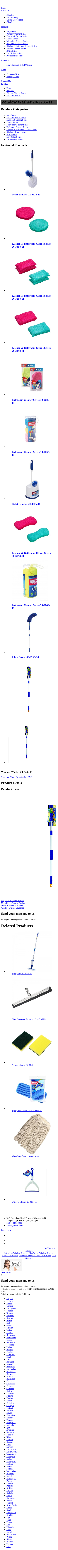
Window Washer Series (16, 34)
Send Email (6, 1272)
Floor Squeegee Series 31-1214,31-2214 (29, 1019)
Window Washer (13, 95)
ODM (9, 22)
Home (3, 8)
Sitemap (29, 1250)
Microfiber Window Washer (13, 903)
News (3, 69)
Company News (13, 74)
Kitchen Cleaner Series (16, 48)
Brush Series (11, 51)
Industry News (12, 76)
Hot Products (49, 1248)
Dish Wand (33, 1253)
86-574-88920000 (14, 1223)
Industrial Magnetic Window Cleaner (35, 1255)
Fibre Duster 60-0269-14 (25, 657)
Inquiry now (6, 1230)
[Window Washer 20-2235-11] (29, 716)
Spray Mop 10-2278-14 (22, 973)
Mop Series (11, 31)
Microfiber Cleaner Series (17, 41)
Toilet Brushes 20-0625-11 (26, 504)
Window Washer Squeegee (12, 908)
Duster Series (12, 39)
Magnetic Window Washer (12, 900)
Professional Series (14, 56)
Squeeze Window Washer (12, 905)
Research (5, 60)
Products (4, 27)
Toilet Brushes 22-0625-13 (26, 194)
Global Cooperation (14, 20)
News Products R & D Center (19, 65)
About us (5, 10)
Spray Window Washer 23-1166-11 (27, 1110)
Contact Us (6, 81)
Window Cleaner (46, 1253)
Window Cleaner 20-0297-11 (24, 1202)
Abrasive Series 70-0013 (22, 1065)
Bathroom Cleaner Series (17, 43)
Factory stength (13, 17)
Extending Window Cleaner (16, 1253)
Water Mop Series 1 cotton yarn (25, 1156)
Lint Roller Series (13, 53)
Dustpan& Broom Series (16, 36)
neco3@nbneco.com (15, 1225)
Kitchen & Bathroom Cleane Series (21, 46)
